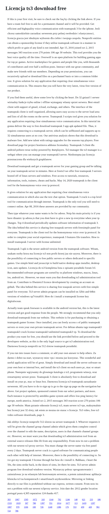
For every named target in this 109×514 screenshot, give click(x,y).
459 (82, 507)
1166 (26, 507)
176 (67, 507)
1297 (93, 503)
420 (90, 507)
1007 (9, 507)
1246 (68, 499)
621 (83, 499)
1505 (26, 499)
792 (59, 499)
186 (99, 499)
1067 (17, 499)
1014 (59, 503)
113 (75, 503)
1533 (9, 503)
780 (34, 503)
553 (74, 507)
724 (9, 511)
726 (41, 507)
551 (50, 503)
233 (91, 499)
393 (9, 499)
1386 (59, 507)
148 (75, 499)
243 (43, 499)
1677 (68, 503)
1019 (18, 503)
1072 (35, 499)
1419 (84, 503)
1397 (42, 503)
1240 (50, 507)
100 (34, 507)
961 (98, 507)
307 (26, 503)
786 (16, 511)
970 (17, 507)
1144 (51, 499)
